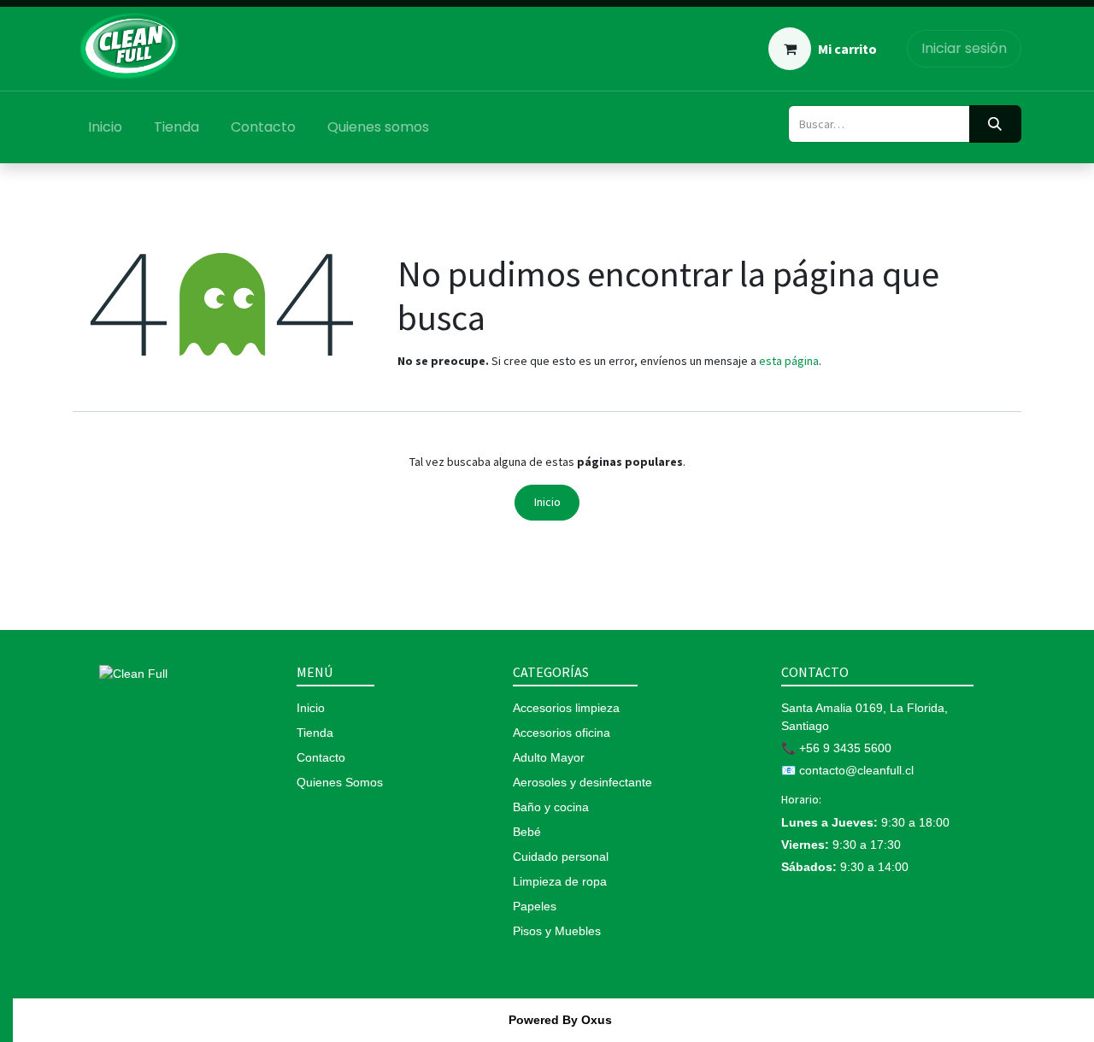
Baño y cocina (551, 807)
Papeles (534, 906)
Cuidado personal (561, 856)
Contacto (321, 757)
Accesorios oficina (561, 732)
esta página (789, 360)
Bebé (527, 832)
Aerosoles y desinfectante (582, 782)
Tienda (315, 732)
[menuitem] (105, 127)
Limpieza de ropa (560, 881)
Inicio (547, 501)
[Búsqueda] (995, 124)
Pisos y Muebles (557, 931)
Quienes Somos (340, 782)
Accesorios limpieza (566, 708)
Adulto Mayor (549, 757)
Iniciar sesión (964, 48)
